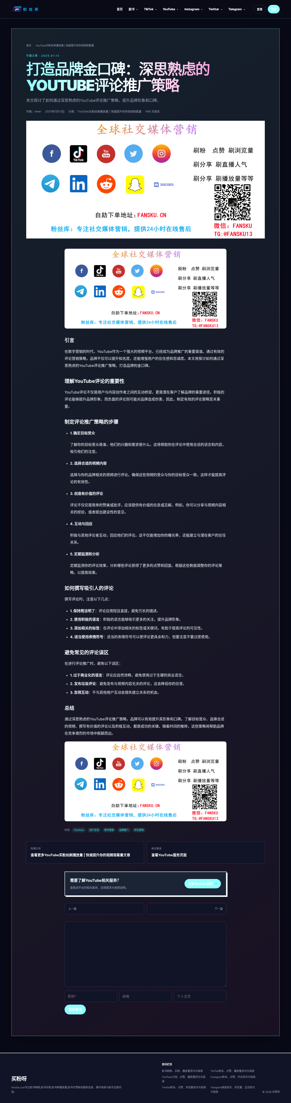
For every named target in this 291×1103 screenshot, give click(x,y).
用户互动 (94, 830)
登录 (259, 9)
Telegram (235, 9)
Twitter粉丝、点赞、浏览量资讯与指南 (184, 1087)
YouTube (169, 9)
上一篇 (72, 908)
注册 (274, 9)
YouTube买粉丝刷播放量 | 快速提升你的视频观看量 (65, 45)
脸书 (132, 9)
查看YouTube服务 (202, 883)
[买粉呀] (25, 9)
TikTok (148, 9)
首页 (120, 9)
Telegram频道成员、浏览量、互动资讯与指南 (232, 1089)
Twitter (214, 9)
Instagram (191, 9)
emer (38, 111)
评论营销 (139, 830)
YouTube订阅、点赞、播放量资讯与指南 (183, 1079)
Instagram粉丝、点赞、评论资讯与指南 (232, 1077)
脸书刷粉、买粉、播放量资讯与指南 (182, 1071)
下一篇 (219, 908)
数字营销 (109, 830)
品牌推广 (124, 830)
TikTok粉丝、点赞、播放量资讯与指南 (232, 1071)
